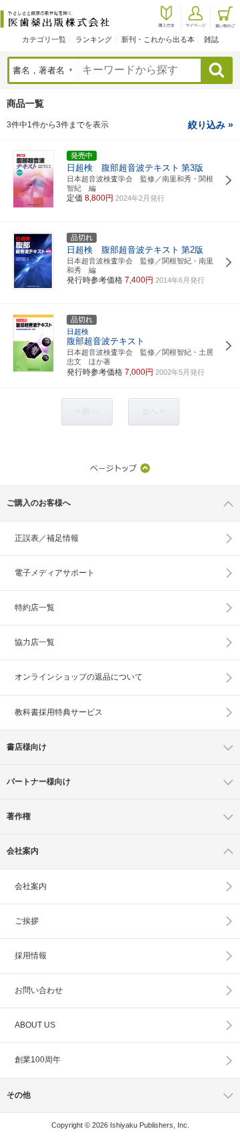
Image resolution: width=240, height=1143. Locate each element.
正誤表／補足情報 (47, 538)
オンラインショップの (79, 677)
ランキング (93, 39)
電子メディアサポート (55, 573)
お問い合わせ (39, 990)
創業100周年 (38, 1059)
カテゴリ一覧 (44, 39)
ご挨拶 (27, 921)
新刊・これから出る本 (158, 39)
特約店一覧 (35, 607)
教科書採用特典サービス (59, 712)
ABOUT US (35, 1025)
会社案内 (31, 886)
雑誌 (211, 39)
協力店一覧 (35, 642)
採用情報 (31, 955)
